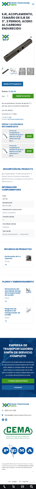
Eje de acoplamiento (17, 119)
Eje (9, 119)
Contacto (18, 387)
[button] (31, 37)
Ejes (10, 117)
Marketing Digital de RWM (25, 466)
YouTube (6, 420)
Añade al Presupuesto (12, 84)
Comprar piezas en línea (18, 381)
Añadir (29, 136)
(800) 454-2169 (10, 410)
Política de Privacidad (8, 467)
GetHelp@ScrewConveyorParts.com (18, 415)
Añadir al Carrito (23, 96)
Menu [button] (31, 4)
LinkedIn (3, 420)
